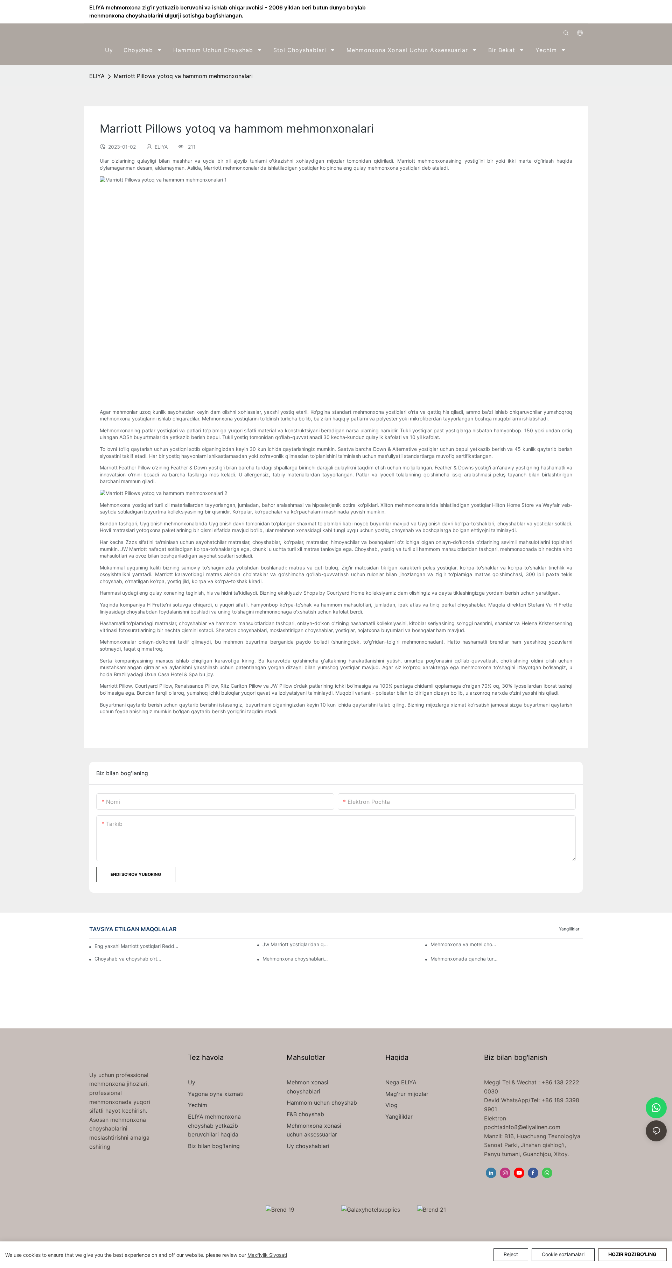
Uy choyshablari (308, 1145)
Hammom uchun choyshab (322, 1102)
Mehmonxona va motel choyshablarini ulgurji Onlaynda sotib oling (464, 944)
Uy (191, 1082)
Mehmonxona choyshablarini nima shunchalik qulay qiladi (296, 959)
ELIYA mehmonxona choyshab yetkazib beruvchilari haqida (214, 1125)
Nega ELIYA (400, 1082)
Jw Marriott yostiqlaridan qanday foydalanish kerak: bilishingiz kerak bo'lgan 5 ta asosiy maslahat (296, 944)
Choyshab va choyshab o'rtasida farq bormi (128, 959)
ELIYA (97, 75)
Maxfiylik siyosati (267, 1255)
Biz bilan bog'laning (214, 1145)
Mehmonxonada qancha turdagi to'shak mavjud (464, 959)
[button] (578, 50)
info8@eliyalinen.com (532, 1127)
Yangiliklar (569, 928)
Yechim (197, 1104)
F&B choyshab (305, 1114)
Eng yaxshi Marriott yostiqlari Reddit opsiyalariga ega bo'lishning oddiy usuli (136, 946)
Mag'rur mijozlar (406, 1093)
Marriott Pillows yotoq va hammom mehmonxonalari (183, 75)
